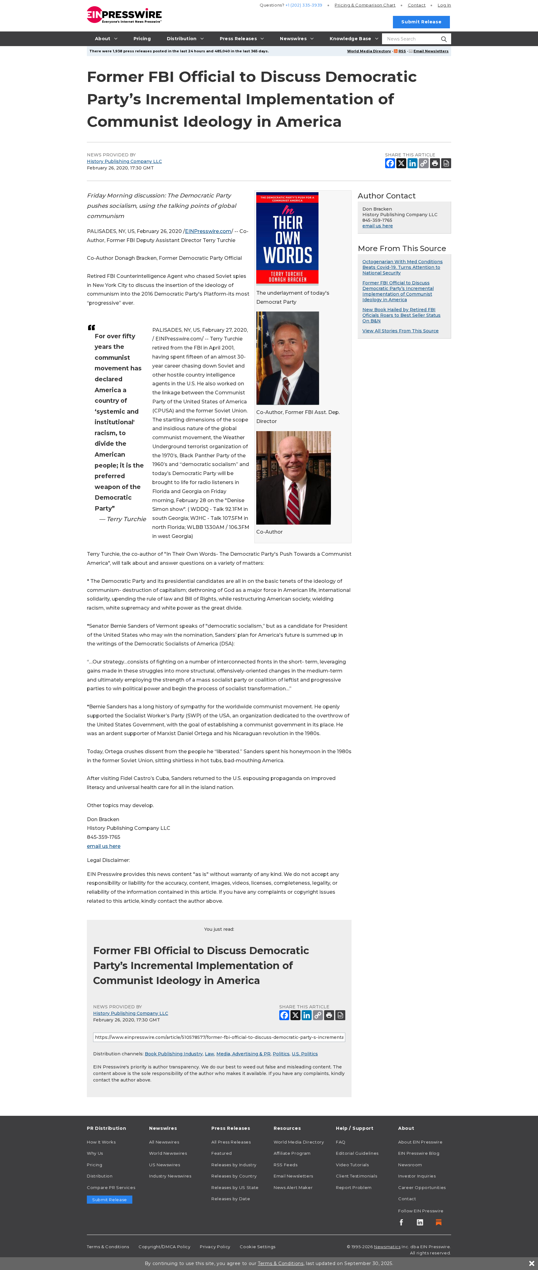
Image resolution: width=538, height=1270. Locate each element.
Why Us (95, 1153)
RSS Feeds (286, 1164)
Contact (417, 4)
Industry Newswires (170, 1175)
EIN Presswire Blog (419, 1153)
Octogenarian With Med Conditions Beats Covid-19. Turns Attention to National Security (402, 267)
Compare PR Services (111, 1187)
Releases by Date (230, 1198)
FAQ (341, 1141)
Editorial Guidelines (357, 1153)
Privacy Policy (215, 1246)
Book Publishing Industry (174, 1054)
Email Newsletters (431, 51)
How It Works (101, 1141)
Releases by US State (235, 1187)
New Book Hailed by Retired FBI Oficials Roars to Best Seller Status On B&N (401, 315)
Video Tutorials (352, 1164)
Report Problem (354, 1187)
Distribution (100, 1175)
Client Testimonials (356, 1175)
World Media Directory (369, 51)
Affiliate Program (292, 1153)
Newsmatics (387, 1246)
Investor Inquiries (417, 1175)
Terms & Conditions (108, 1246)
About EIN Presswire (420, 1141)
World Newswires (168, 1153)
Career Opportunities (422, 1187)
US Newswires (164, 1164)
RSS (402, 51)
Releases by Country (234, 1175)
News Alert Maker (293, 1187)
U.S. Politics (305, 1054)
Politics (281, 1054)
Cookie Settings (258, 1246)
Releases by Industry (234, 1164)
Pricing (365, 4)
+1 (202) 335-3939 (304, 4)
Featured (221, 1153)
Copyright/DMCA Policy (164, 1246)
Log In (444, 4)
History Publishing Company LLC (124, 161)
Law (209, 1054)
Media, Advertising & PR (243, 1054)
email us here (103, 846)
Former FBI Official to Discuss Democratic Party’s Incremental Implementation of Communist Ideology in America (398, 291)
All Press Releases (231, 1141)
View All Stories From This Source (400, 331)
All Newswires (164, 1141)
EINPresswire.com (208, 231)
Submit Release (421, 22)
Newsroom (410, 1164)
